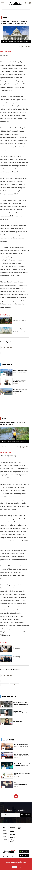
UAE (4, 827)
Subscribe (25, 814)
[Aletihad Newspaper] (16, 3)
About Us (12, 837)
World (4, 830)
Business (5, 833)
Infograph (12, 827)
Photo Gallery (12, 830)
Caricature (12, 834)
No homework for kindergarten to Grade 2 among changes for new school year (20, 712)
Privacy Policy (12, 840)
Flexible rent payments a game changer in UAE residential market (20, 371)
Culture (5, 839)
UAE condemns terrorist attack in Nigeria (19, 720)
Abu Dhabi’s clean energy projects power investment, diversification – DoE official (20, 390)
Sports (4, 836)
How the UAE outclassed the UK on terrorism (19, 381)
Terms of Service (20, 827)
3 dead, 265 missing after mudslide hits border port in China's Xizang (20, 703)
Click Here (13, 862)
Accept (14, 867)
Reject (20, 867)
